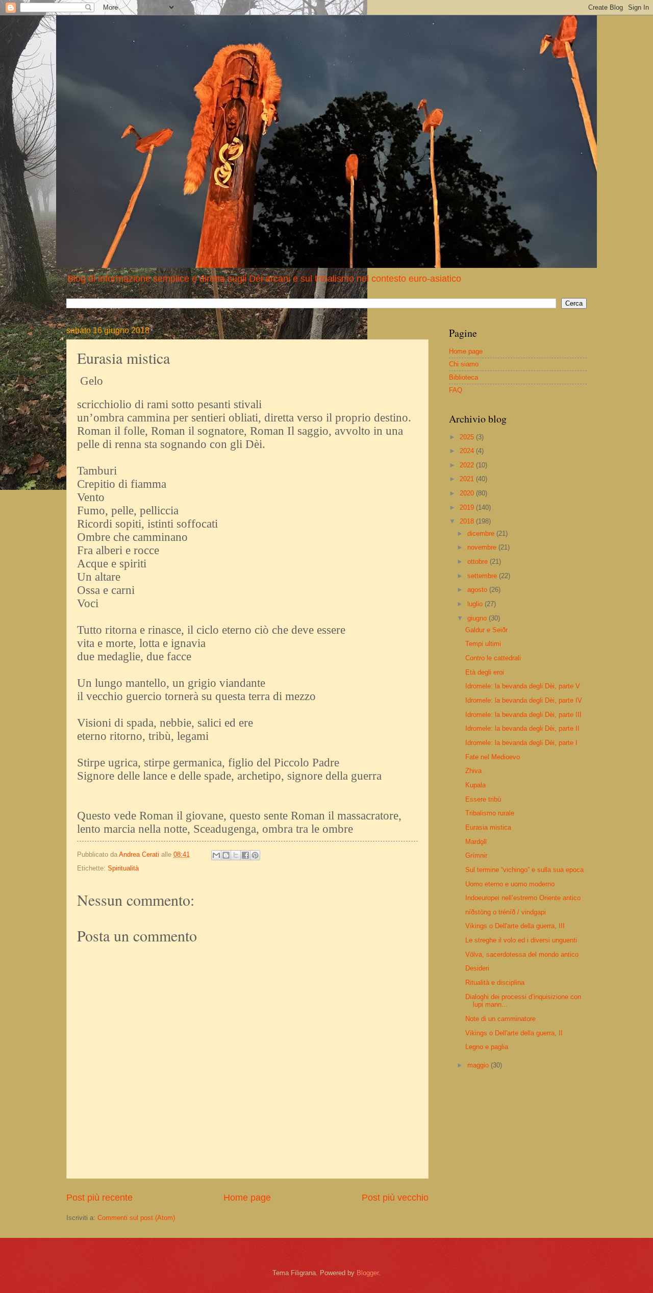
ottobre (478, 561)
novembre (482, 547)
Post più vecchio (395, 1197)
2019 (468, 507)
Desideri (477, 968)
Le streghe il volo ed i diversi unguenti (521, 940)
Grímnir (476, 855)
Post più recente (99, 1197)
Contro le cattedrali (493, 658)
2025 (468, 437)
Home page (247, 1197)
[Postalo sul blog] (226, 855)
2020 (468, 493)
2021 (468, 479)
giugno (478, 618)
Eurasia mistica (488, 827)
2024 (468, 451)
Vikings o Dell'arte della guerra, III (515, 926)
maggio (479, 1065)
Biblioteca (463, 377)
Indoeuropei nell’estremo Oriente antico (523, 898)
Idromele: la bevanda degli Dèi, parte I (521, 743)
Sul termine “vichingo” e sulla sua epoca (524, 870)
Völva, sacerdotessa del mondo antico (522, 954)
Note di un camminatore (500, 1019)
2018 (468, 521)
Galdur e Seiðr (486, 630)
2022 (468, 465)
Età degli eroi (484, 672)
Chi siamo (464, 364)
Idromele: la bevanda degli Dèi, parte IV (523, 700)
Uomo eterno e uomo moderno (510, 884)
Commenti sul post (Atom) (136, 1218)
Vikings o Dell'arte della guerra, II (514, 1033)
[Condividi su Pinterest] (255, 855)
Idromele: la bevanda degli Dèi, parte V (522, 686)
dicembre (481, 533)
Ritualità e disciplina (494, 982)
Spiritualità (123, 868)
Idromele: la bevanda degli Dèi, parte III (523, 714)
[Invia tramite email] (216, 855)
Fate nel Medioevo (492, 757)
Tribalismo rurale (489, 813)
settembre (483, 576)
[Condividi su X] (236, 855)
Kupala (475, 785)
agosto (478, 589)
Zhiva (473, 771)
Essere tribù (483, 799)
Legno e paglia (486, 1047)
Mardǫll (476, 842)
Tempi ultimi (483, 644)
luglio (476, 604)
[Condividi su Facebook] (245, 855)
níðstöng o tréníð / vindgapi (505, 912)
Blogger (368, 1273)
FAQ (455, 390)
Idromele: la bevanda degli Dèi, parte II (522, 728)
